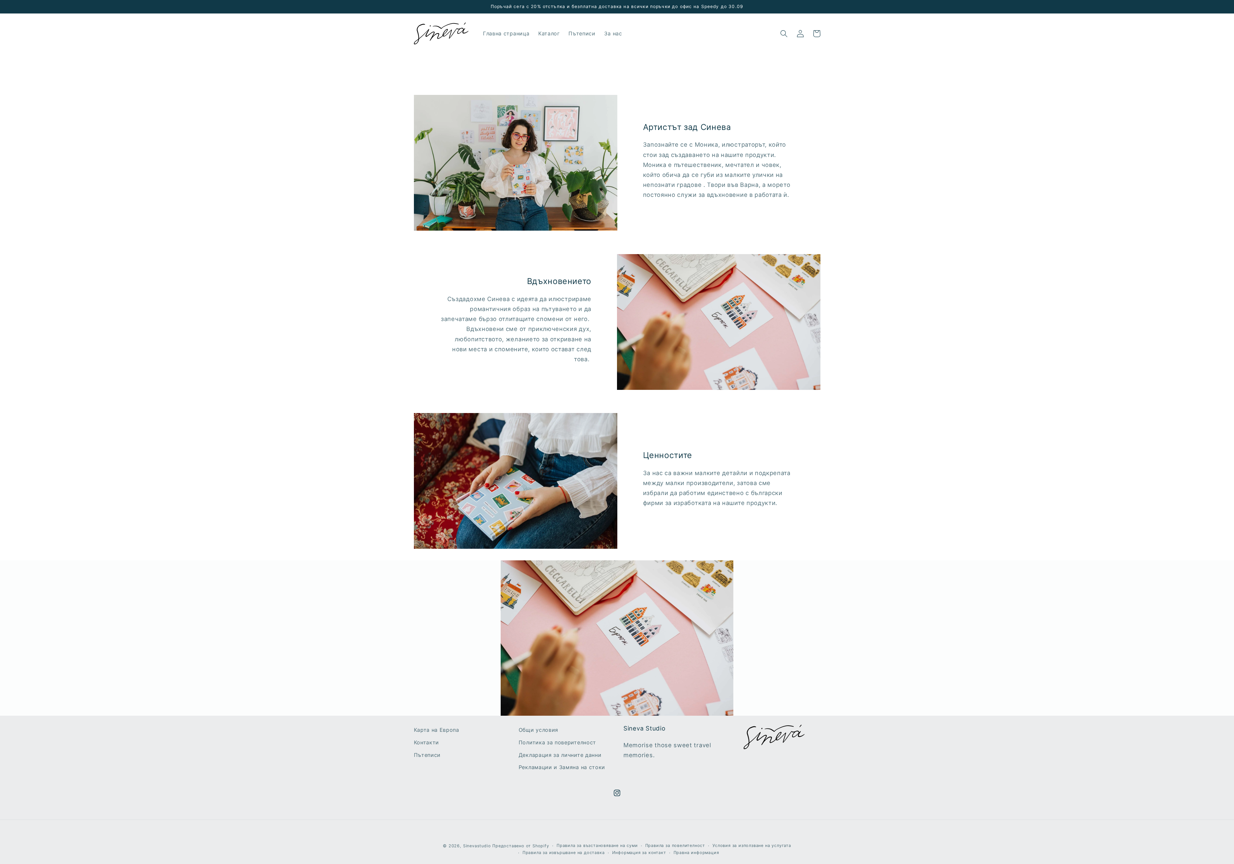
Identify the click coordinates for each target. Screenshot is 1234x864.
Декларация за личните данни (560, 755)
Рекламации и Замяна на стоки (562, 767)
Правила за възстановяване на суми (597, 845)
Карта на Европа (436, 730)
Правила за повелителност (675, 845)
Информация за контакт (639, 852)
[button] (784, 33)
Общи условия (538, 730)
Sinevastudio (477, 845)
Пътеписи (427, 755)
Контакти (426, 742)
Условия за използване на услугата (751, 845)
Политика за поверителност (557, 742)
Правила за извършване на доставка (564, 852)
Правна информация (696, 852)
